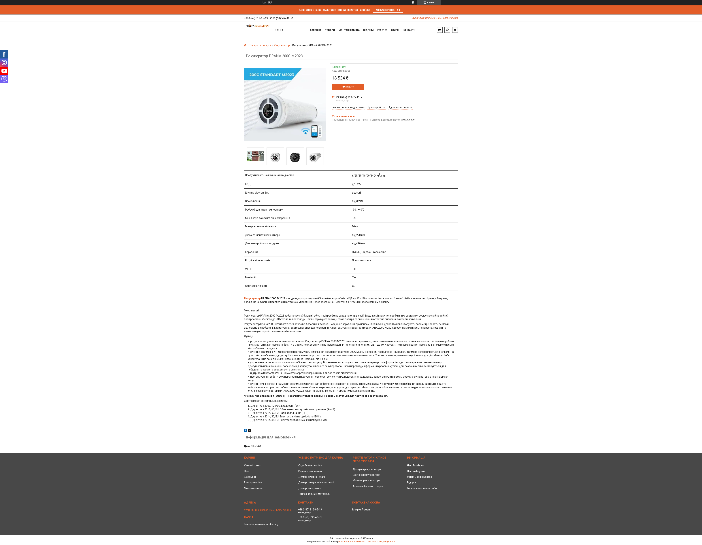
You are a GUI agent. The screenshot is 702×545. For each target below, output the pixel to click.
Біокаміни (250, 476)
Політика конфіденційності (381, 541)
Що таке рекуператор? (366, 474)
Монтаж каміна (349, 30)
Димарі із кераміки (309, 488)
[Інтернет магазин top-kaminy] (257, 30)
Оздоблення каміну (310, 465)
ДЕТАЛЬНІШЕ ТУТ (388, 10)
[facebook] (245, 430)
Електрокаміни (253, 482)
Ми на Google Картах (419, 476)
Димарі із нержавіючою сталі (316, 482)
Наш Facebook (415, 465)
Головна (315, 30)
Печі (246, 471)
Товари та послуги (260, 45)
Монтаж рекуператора (366, 480)
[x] (249, 430)
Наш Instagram (416, 471)
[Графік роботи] (440, 30)
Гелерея (382, 30)
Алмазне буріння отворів (368, 486)
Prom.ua (368, 538)
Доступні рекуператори (367, 469)
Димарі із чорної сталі (311, 476)
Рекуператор (282, 45)
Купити (350, 86)
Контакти (409, 30)
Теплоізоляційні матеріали (314, 493)
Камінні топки (252, 465)
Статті (395, 30)
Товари (330, 30)
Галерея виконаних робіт (422, 488)
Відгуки (368, 30)
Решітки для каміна (310, 471)
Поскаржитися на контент (351, 541)
